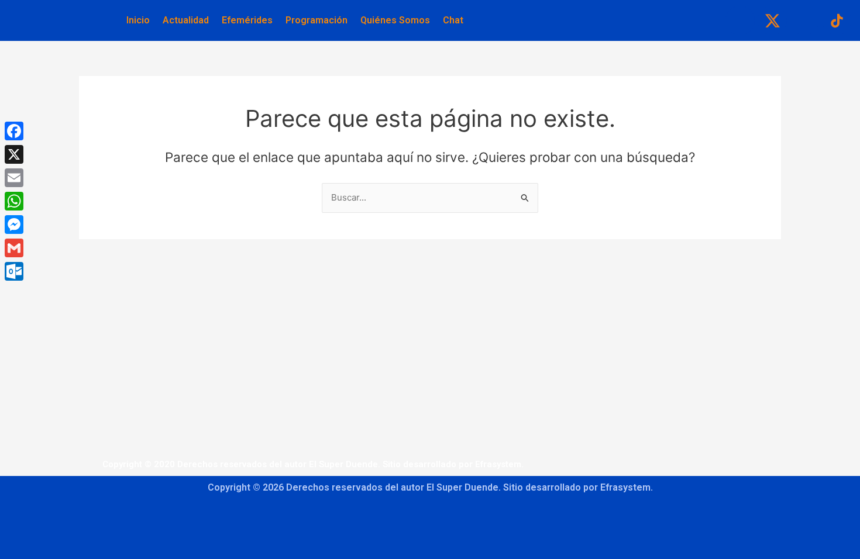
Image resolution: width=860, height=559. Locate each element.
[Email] (14, 177)
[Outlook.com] (14, 271)
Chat (453, 20)
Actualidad (186, 20)
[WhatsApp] (14, 201)
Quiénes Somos (395, 20)
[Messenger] (14, 224)
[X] (14, 154)
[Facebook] (14, 131)
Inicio (138, 20)
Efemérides (247, 20)
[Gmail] (14, 248)
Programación (316, 20)
